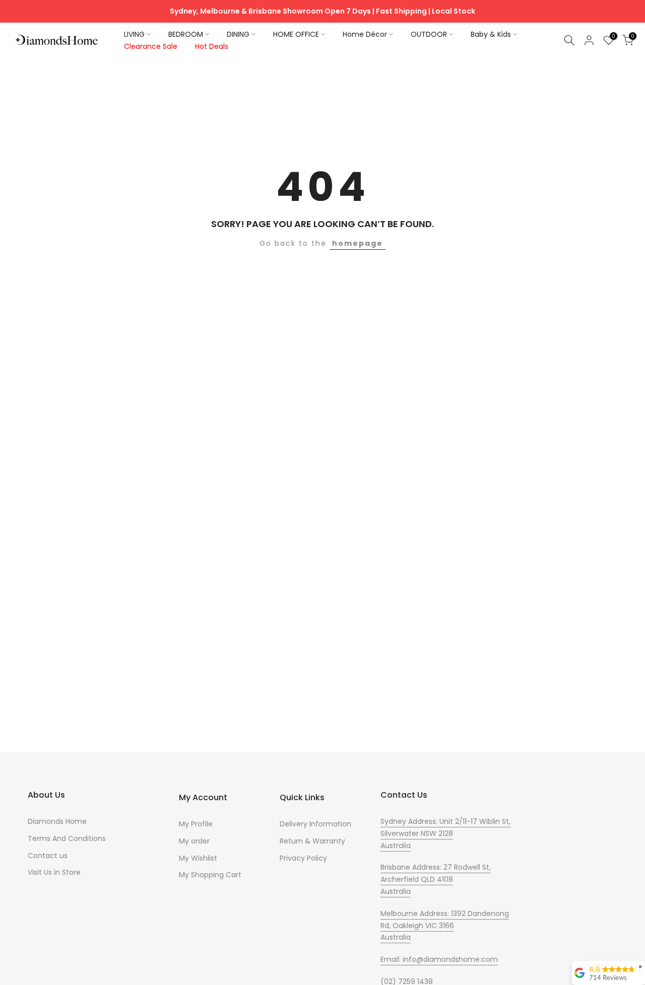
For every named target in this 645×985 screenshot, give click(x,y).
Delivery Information (315, 824)
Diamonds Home (57, 821)
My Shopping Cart (210, 875)
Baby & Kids (491, 34)
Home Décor (365, 34)
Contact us (48, 856)
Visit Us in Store (54, 872)
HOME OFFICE (296, 34)
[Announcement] (322, 12)
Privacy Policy (303, 858)
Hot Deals (211, 46)
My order (194, 841)
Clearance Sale (150, 46)
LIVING (134, 34)
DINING (238, 34)
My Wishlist (198, 858)
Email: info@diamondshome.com (439, 959)
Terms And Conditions (67, 838)
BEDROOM (185, 34)
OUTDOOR (429, 34)
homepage (357, 243)
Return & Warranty (312, 841)
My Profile (196, 824)
